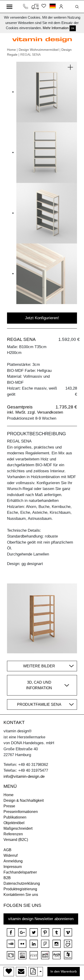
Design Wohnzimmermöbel (39, 49)
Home (11, 49)
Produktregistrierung (20, 889)
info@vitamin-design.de (24, 776)
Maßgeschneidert (18, 828)
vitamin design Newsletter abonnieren (41, 919)
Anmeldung (13, 861)
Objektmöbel (14, 823)
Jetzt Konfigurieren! (42, 318)
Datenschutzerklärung (22, 883)
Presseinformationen (21, 812)
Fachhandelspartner (20, 872)
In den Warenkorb (63, 971)
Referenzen (13, 834)
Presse (9, 806)
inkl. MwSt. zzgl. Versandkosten (35, 412)
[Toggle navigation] (9, 6)
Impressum (13, 867)
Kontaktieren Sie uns (21, 895)
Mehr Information (56, 28)
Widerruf (11, 855)
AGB (7, 850)
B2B (7, 878)
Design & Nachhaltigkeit (24, 800)
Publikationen (15, 817)
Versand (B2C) (16, 840)
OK (72, 28)
